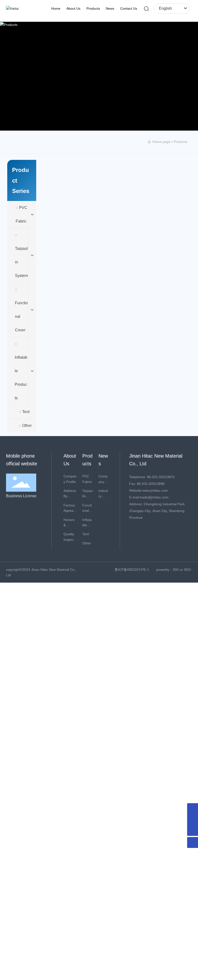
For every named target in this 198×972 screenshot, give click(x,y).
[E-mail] (192, 808)
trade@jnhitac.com (154, 497)
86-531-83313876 (160, 477)
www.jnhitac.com (155, 490)
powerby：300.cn (169, 569)
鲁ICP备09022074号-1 (132, 569)
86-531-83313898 (150, 484)
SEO (188, 569)
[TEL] (192, 819)
